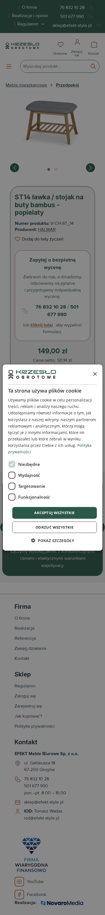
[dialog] (52, 458)
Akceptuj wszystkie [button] (54, 512)
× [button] (95, 374)
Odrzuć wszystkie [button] (54, 526)
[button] (52, 540)
